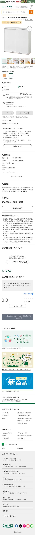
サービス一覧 (5, 413)
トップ (3, 397)
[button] (31, 12)
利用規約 (4, 435)
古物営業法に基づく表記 (24, 415)
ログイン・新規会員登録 (21, 7)
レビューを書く (29, 20)
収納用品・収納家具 (12, 397)
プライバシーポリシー (23, 433)
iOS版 (3, 448)
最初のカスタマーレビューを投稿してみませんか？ (19, 317)
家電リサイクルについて (24, 420)
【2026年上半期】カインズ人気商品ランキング (16, 370)
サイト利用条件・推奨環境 (25, 435)
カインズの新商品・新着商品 (10, 391)
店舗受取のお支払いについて (9, 123)
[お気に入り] (29, 28)
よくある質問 (5, 438)
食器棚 (24, 399)
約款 (21, 283)
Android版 (20, 448)
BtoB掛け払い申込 (22, 423)
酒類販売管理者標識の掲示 (25, 418)
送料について (5, 120)
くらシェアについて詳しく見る (17, 262)
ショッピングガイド (7, 433)
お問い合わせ (17, 146)
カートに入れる (24, 113)
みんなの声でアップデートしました (12, 348)
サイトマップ (5, 415)
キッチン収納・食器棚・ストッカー (11, 399)
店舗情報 (4, 418)
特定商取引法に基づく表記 (25, 413)
